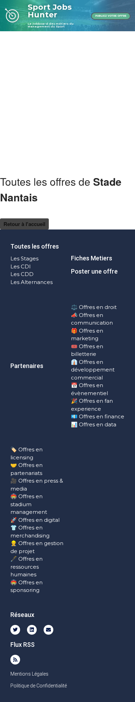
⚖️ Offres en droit (94, 307)
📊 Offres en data (93, 424)
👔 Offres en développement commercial (93, 370)
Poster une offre (94, 271)
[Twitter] (15, 630)
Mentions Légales (29, 674)
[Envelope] (48, 630)
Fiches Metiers (91, 258)
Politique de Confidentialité (38, 685)
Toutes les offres (34, 246)
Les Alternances (31, 282)
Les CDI (20, 266)
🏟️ (13, 496)
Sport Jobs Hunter (50, 10)
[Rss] (15, 660)
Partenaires (26, 365)
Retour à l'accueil (24, 224)
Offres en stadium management (28, 504)
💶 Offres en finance (97, 416)
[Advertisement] (67, 102)
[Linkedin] (32, 630)
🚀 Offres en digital (35, 520)
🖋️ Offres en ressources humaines (26, 566)
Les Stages (24, 258)
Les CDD (22, 274)
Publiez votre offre (110, 15)
